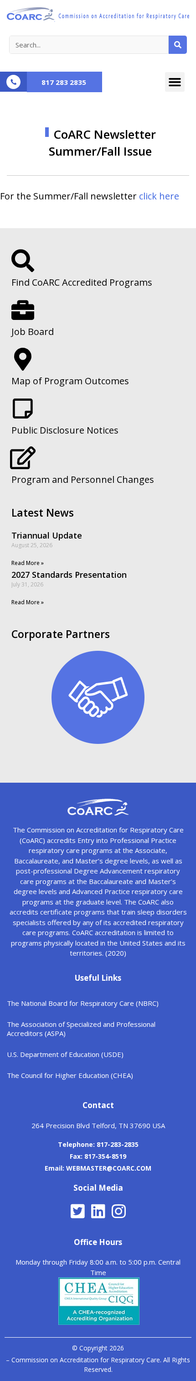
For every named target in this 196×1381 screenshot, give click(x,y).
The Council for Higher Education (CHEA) (70, 1075)
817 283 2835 (63, 82)
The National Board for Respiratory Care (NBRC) (83, 1003)
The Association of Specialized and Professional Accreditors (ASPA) (81, 1029)
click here (159, 196)
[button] (175, 82)
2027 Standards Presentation (69, 574)
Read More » (27, 563)
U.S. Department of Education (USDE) (65, 1054)
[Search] (178, 45)
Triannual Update (46, 535)
